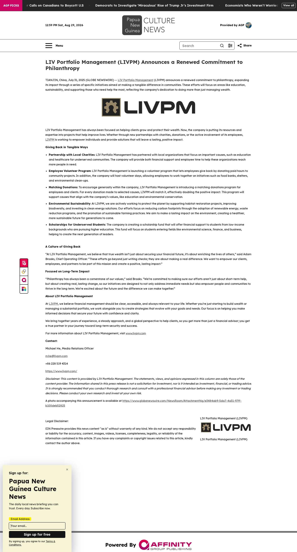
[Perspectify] (24, 271)
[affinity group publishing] (24, 280)
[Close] (67, 469)
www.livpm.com (136, 333)
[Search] (222, 46)
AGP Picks (11, 5)
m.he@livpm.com (56, 356)
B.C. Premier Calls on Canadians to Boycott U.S (46, 5)
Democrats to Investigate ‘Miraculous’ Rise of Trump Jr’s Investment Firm (154, 5)
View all (288, 5)
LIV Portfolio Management (135, 80)
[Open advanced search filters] (230, 46)
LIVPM (49, 139)
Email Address (20, 519)
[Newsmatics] (24, 289)
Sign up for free (37, 534)
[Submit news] (24, 263)
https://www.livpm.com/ (61, 371)
